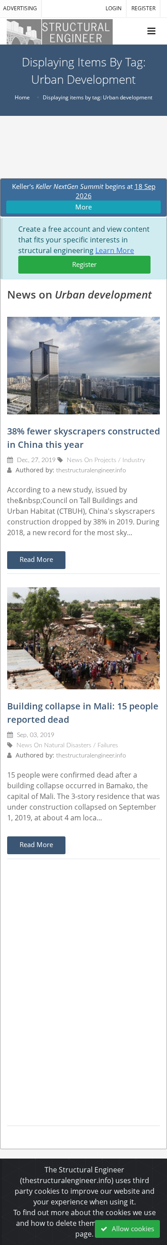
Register (84, 264)
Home (22, 97)
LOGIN (114, 8)
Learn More (114, 250)
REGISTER (143, 8)
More (83, 206)
